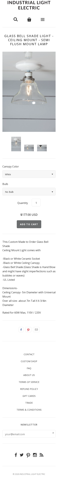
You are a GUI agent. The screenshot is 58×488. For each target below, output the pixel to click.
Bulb (5, 184)
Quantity (22, 203)
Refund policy (29, 388)
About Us (29, 375)
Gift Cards (29, 395)
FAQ (29, 368)
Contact (29, 354)
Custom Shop (29, 361)
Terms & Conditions (29, 409)
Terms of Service (29, 382)
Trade (29, 402)
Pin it (28, 329)
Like (21, 329)
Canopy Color (10, 166)
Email (36, 329)
